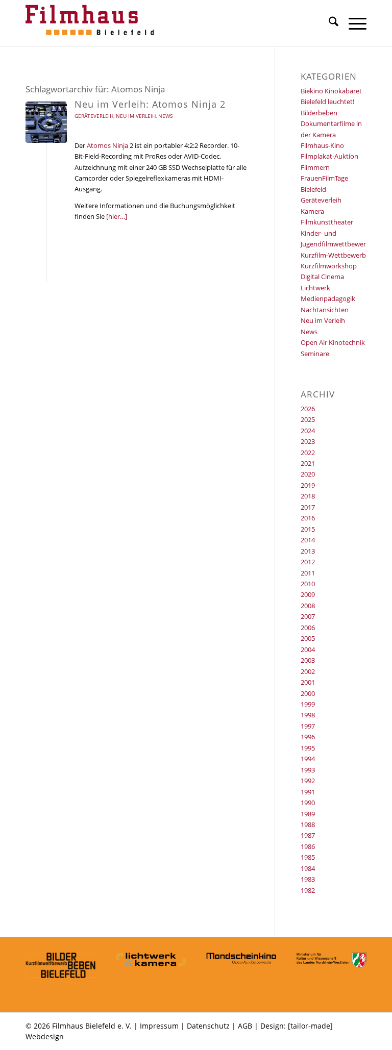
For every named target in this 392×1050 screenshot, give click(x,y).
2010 (308, 583)
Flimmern (315, 167)
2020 (308, 474)
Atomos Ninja (107, 145)
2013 (308, 551)
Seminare (315, 353)
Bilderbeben (319, 112)
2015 (308, 529)
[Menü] (352, 23)
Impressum (159, 1026)
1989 (308, 813)
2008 (308, 605)
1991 (308, 791)
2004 (308, 649)
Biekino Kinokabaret (331, 90)
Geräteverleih (94, 115)
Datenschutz (208, 1026)
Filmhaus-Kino (322, 145)
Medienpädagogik (328, 298)
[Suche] (328, 23)
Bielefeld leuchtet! (327, 101)
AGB (245, 1026)
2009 (308, 594)
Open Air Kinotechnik (333, 342)
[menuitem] (328, 23)
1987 (308, 835)
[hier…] (116, 216)
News (165, 115)
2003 (308, 660)
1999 (308, 704)
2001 (308, 682)
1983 (308, 879)
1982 (308, 890)
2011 (308, 573)
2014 (308, 539)
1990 (308, 802)
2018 (308, 496)
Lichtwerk (315, 287)
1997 (308, 726)
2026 (308, 408)
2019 (308, 485)
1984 (308, 868)
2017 (308, 507)
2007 (308, 616)
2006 (308, 627)
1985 (308, 857)
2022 (308, 452)
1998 (308, 714)
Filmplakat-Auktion (329, 156)
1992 (308, 780)
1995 (308, 748)
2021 (308, 463)
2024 (308, 430)
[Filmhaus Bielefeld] (92, 23)
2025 (308, 419)
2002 (308, 671)
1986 (308, 846)
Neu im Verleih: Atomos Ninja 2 (150, 104)
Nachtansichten (325, 309)
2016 (308, 517)
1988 (308, 824)
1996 (308, 736)
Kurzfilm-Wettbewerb (333, 255)
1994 (308, 758)
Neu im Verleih (136, 115)
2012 (308, 561)
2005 (308, 638)
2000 (308, 693)
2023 (308, 441)
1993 (308, 769)
